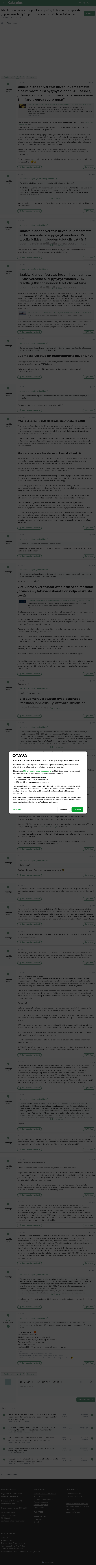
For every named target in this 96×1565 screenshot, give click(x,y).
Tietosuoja (17, 809)
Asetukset (64, 809)
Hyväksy (77, 809)
